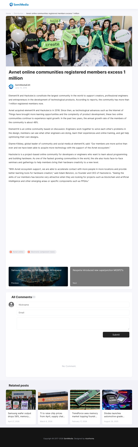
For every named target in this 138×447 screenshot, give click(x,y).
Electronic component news (43, 252)
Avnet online (18, 252)
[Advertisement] (69, 216)
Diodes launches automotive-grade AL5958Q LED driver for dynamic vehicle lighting (116, 415)
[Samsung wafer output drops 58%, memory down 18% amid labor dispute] (21, 400)
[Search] (122, 4)
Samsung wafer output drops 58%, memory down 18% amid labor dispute (19, 415)
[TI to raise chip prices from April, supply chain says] (53, 400)
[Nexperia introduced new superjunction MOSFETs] (99, 276)
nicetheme (89, 438)
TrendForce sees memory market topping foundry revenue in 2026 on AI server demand (85, 415)
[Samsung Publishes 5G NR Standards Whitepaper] (38, 276)
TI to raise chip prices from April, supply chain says (52, 415)
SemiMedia (68, 438)
